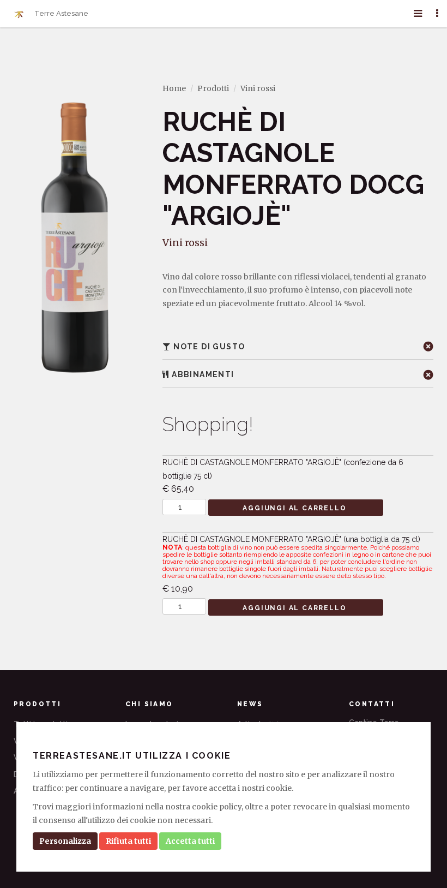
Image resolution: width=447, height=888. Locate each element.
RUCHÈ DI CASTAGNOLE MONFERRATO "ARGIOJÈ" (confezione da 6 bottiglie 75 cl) (282, 476)
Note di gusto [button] (208, 346)
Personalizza (65, 841)
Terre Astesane (60, 13)
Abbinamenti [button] (202, 374)
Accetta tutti (190, 841)
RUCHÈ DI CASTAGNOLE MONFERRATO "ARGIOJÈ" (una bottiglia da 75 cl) (297, 564)
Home (174, 88)
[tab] (297, 347)
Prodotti (213, 88)
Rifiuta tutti (128, 841)
